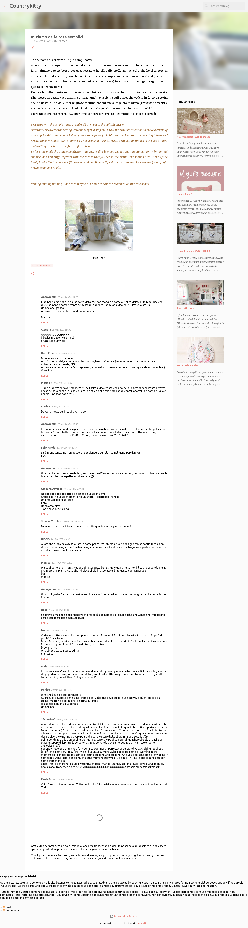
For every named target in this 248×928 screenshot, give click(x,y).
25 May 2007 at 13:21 (62, 330)
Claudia (46, 329)
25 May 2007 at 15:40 (66, 353)
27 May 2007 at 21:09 (57, 630)
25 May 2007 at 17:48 (68, 424)
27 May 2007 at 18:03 (59, 610)
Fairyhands (48, 447)
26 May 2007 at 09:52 (62, 563)
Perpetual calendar (187, 365)
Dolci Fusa (47, 353)
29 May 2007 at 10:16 (67, 719)
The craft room (185, 308)
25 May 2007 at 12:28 (68, 297)
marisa (45, 406)
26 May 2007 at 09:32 (61, 539)
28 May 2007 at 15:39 (59, 666)
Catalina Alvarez (52, 488)
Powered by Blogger (126, 916)
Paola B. (46, 779)
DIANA (45, 538)
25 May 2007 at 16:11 (61, 406)
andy (44, 666)
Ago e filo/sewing (41, 265)
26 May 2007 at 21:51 (68, 589)
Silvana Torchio (51, 521)
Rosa (44, 609)
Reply (44, 322)
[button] (33, 48)
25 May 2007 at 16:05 (61, 383)
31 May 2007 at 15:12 (63, 779)
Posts (8, 907)
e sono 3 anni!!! (185, 194)
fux (43, 630)
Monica (45, 562)
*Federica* (48, 719)
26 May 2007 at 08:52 (72, 521)
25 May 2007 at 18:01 (68, 468)
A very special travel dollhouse (193, 137)
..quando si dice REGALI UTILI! (193, 251)
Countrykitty (25, 6)
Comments (12, 910)
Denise (45, 689)
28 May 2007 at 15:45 (61, 690)
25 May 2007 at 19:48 (74, 489)
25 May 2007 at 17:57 (67, 448)
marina (45, 382)
